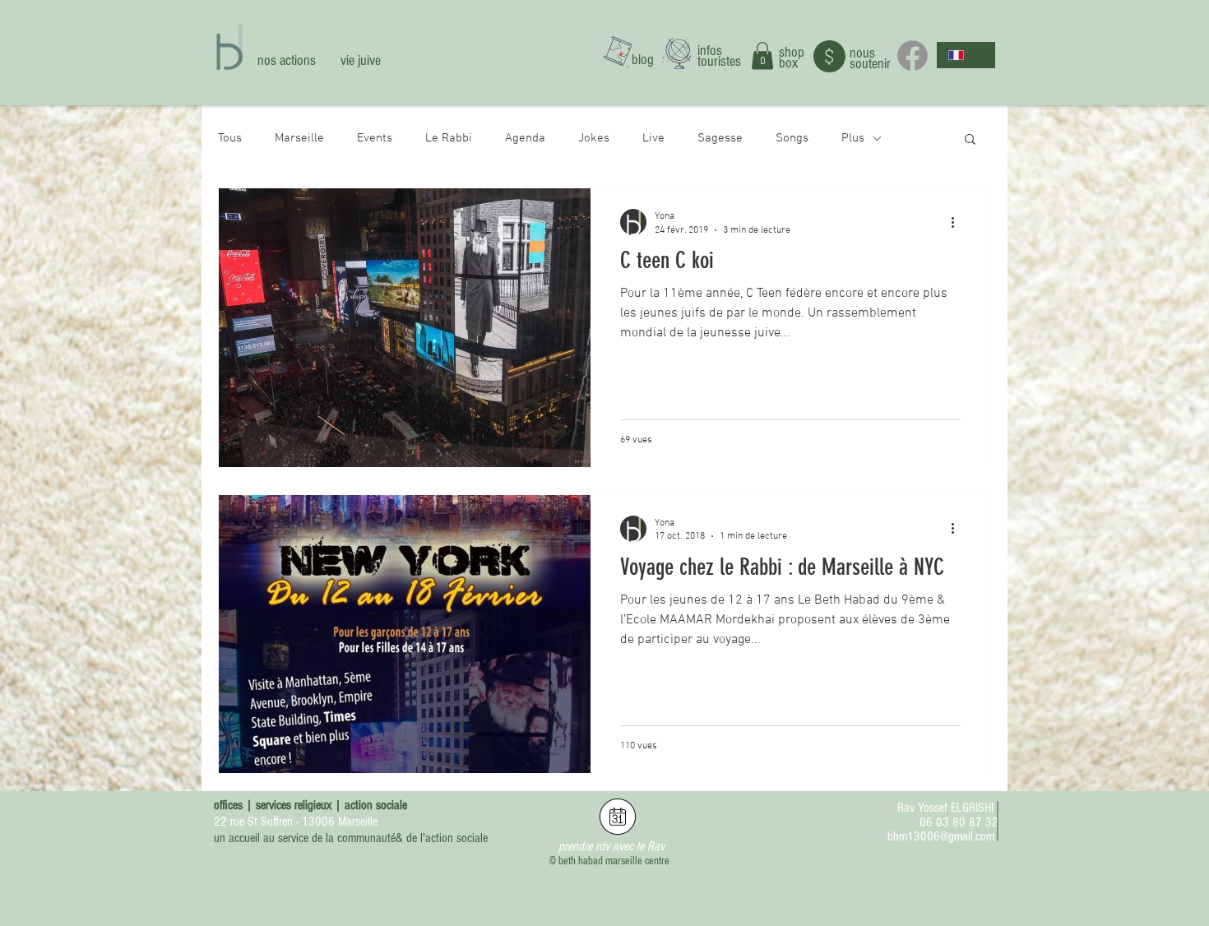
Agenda (525, 138)
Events (374, 138)
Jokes (593, 138)
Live (653, 138)
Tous (230, 138)
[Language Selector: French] (966, 55)
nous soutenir (870, 58)
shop (791, 52)
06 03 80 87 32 (958, 822)
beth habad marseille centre (613, 861)
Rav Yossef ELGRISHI (945, 807)
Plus (852, 138)
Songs (792, 138)
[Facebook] (912, 55)
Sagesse (720, 138)
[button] (762, 55)
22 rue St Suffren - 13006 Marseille (296, 821)
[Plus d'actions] (958, 222)
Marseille (299, 138)
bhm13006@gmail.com (940, 836)
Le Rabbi (448, 138)
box (788, 63)
